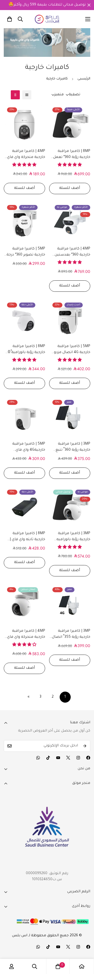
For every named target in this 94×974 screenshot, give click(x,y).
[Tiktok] (48, 758)
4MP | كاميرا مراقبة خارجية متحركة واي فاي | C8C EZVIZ (25, 154)
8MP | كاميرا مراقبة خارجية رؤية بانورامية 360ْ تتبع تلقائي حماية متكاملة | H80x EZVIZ (24, 350)
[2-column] (15, 94)
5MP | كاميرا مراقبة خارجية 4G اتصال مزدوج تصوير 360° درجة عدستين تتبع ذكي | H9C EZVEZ (70, 350)
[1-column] (26, 94)
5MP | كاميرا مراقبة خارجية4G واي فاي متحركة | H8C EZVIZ (28, 447)
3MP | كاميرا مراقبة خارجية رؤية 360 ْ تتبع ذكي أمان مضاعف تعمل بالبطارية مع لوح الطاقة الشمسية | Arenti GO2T (70, 447)
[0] (9, 19)
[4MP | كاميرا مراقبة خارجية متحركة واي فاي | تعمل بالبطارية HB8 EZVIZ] (24, 604)
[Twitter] (68, 758)
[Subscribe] (84, 746)
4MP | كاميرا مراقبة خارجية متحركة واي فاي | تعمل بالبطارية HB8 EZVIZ (25, 634)
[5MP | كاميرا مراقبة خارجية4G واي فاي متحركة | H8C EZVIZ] (24, 417)
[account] (11, 966)
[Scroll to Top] (85, 947)
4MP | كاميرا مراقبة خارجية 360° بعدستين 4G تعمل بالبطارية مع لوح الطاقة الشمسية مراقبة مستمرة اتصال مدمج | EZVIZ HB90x (71, 252)
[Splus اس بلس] (47, 19)
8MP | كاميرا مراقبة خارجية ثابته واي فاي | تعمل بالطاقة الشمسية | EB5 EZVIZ (26, 537)
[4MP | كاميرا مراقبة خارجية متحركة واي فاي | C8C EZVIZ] (24, 124)
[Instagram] (78, 758)
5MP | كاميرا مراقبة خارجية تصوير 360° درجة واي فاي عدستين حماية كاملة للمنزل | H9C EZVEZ (26, 252)
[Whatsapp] (38, 758)
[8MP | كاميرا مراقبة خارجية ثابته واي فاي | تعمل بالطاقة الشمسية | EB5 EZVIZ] (24, 507)
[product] (82, 966)
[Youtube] (58, 758)
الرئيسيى (83, 79)
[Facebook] (88, 758)
